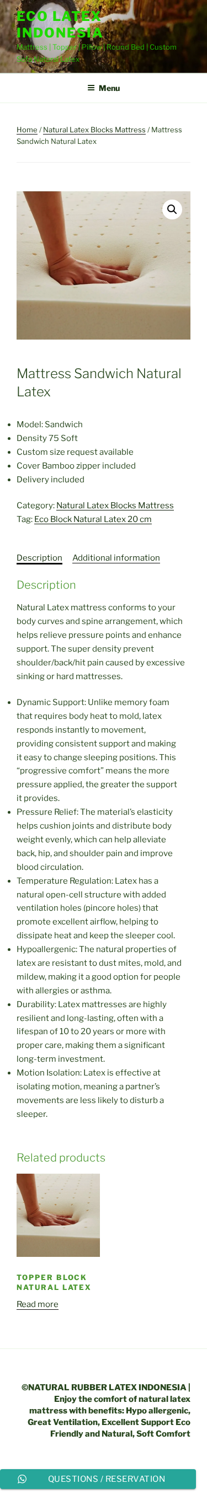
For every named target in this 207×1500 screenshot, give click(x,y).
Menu (109, 88)
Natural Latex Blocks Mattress (94, 129)
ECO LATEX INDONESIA (60, 24)
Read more (38, 1304)
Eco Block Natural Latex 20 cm (93, 519)
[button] (172, 209)
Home (27, 129)
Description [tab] (39, 558)
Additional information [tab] (116, 558)
